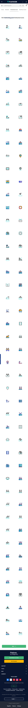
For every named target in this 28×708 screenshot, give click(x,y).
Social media (14, 676)
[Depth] (7, 207)
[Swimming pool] (7, 40)
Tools (2, 668)
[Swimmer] (7, 27)
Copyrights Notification (10, 690)
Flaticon (14, 705)
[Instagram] (17, 680)
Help (2, 671)
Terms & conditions (7, 689)
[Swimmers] (7, 259)
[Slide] (7, 349)
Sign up (14, 686)
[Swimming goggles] (7, 478)
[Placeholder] (20, 156)
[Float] (20, 362)
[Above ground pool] (7, 156)
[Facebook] (8, 680)
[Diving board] (7, 272)
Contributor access (14, 657)
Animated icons (14, 9)
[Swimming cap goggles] (20, 130)
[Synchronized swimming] (7, 130)
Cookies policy (22, 689)
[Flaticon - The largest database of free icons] (12, 1)
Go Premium (14, 661)
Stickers (7, 9)
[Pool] (20, 104)
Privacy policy (15, 689)
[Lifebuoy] (20, 207)
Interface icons (22, 9)
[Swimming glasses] (20, 311)
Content (3, 666)
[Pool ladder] (7, 52)
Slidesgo (19, 705)
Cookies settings (19, 690)
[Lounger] (7, 311)
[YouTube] (20, 680)
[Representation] (20, 194)
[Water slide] (20, 259)
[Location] (7, 362)
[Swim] (20, 65)
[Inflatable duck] (7, 298)
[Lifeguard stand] (7, 607)
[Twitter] (11, 680)
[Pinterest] (14, 680)
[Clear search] (20, 5)
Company (3, 673)
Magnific (9, 705)
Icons (2, 9)
